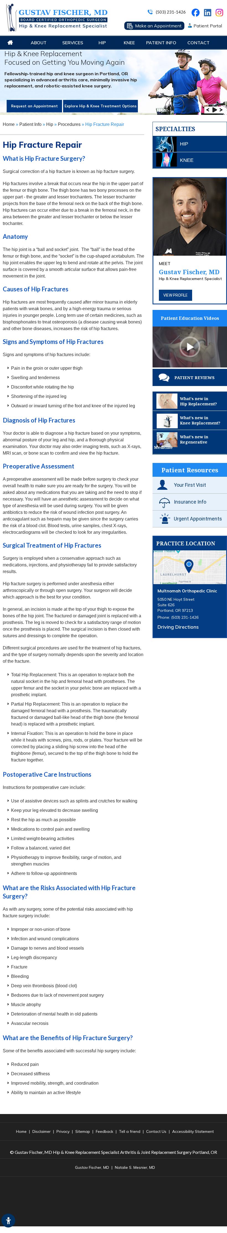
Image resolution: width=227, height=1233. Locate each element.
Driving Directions (178, 627)
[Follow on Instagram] (220, 13)
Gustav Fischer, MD (189, 268)
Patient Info (161, 42)
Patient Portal (208, 26)
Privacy (62, 1131)
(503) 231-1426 (171, 11)
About (39, 42)
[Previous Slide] (207, 110)
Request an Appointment (34, 106)
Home (10, 43)
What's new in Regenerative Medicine (181, 442)
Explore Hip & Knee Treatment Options (100, 106)
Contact (198, 42)
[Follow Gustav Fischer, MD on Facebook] (196, 14)
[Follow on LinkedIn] (207, 11)
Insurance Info (190, 502)
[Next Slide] (221, 110)
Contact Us (156, 1131)
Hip (102, 42)
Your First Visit (190, 485)
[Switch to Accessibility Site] (8, 1220)
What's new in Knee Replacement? (200, 420)
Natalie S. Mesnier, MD (135, 1167)
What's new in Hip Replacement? (198, 401)
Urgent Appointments (198, 519)
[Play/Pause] (214, 110)
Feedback (104, 1131)
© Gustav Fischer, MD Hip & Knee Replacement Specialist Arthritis (73, 1152)
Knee (129, 42)
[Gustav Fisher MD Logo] (56, 17)
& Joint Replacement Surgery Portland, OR (177, 1152)
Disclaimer (41, 1131)
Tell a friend (129, 1131)
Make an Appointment (158, 26)
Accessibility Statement (193, 1131)
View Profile (175, 295)
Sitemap (82, 1131)
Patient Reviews (194, 377)
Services (72, 42)
